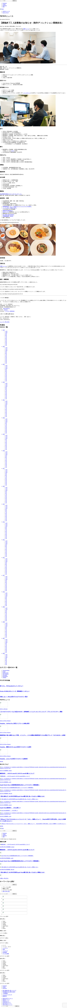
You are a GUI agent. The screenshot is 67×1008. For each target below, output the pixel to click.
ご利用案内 (5, 993)
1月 (6, 345)
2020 (4, 417)
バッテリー (5, 948)
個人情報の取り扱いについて (9, 990)
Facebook (5, 3)
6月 (6, 338)
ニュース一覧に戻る (4, 321)
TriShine (4, 677)
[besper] (15, 907)
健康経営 (5, 996)
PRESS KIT (8, 998)
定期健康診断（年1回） (8, 216)
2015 (4, 504)
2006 (4, 653)
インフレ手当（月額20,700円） (10, 207)
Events (4, 671)
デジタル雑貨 (6, 953)
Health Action (5, 672)
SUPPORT (7, 1002)
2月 (6, 343)
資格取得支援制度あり (8, 210)
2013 (4, 539)
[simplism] (15, 898)
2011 (4, 575)
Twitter (4, 4)
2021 (4, 399)
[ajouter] (15, 911)
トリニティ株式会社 (10, 311)
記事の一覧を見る (4, 878)
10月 (6, 332)
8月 (6, 335)
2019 (4, 434)
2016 (4, 486)
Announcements (6, 670)
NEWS (6, 11)
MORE (1, 761)
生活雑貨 (5, 952)
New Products (6, 674)
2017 (4, 468)
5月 (6, 339)
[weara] (15, 914)
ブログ (12, 150)
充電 (4, 949)
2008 (4, 621)
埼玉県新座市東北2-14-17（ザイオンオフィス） (11, 193)
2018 (4, 450)
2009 (4, 606)
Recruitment (5, 676)
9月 (6, 334)
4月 (6, 341)
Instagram (5, 5)
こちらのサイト (26, 93)
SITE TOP (7, 1004)
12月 (6, 347)
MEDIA (6, 999)
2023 (4, 364)
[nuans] (15, 904)
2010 (4, 591)
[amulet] (15, 901)
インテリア (5, 950)
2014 (4, 521)
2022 (4, 382)
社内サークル (6, 212)
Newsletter (5, 675)
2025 (4, 330)
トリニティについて (7, 994)
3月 (6, 342)
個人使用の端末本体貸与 (8, 214)
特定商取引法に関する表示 (9, 991)
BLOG (6, 12)
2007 (4, 638)
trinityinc (6, 309)
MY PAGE (7, 1003)
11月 (6, 331)
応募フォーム (26, 28)
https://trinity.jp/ (6, 308)
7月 (6, 336)
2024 (4, 346)
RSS (4, 6)
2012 (4, 557)
